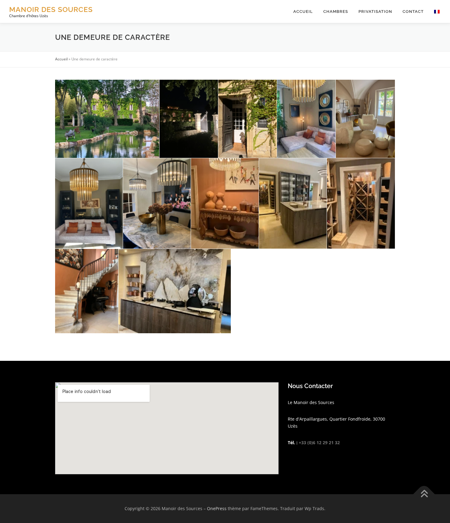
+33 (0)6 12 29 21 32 (319, 442)
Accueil (303, 11)
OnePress (217, 508)
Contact (413, 11)
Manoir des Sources (51, 9)
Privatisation (375, 11)
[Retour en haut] (424, 494)
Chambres (335, 11)
